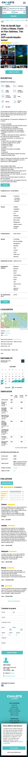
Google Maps (23, 329)
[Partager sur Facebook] (3, 686)
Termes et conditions (14, 709)
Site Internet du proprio (10, 676)
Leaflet (13, 327)
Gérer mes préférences (14, 752)
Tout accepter (14, 748)
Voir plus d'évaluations (14, 601)
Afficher (12, 673)
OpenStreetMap (19, 327)
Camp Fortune (17, 339)
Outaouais (7, 333)
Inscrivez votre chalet (14, 720)
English (12, 715)
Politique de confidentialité (14, 711)
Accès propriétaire (14, 722)
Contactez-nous (14, 707)
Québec (8, 331)
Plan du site (14, 705)
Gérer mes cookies (14, 713)
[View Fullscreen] (2, 320)
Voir (14, 470)
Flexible (15, 468)
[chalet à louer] (8, 4)
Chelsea (6, 335)
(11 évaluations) (15, 43)
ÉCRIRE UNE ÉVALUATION (7, 483)
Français (16, 715)
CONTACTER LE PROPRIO (14, 72)
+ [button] (2, 315)
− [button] (2, 317)
